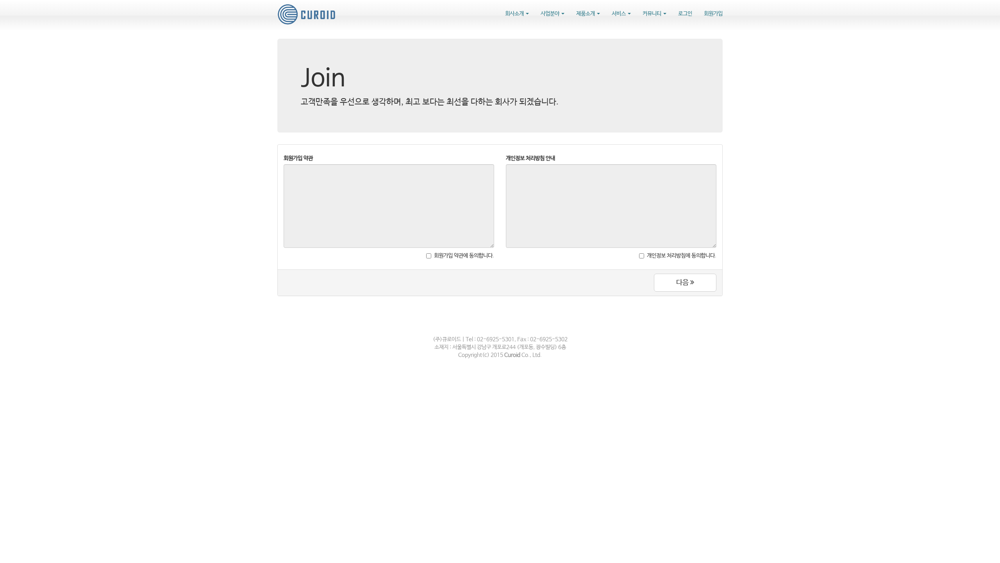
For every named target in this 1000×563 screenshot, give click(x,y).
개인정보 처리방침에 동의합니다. (681, 256)
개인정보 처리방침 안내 (530, 158)
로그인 (685, 14)
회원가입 (713, 14)
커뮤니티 (652, 14)
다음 (683, 283)
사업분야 (551, 14)
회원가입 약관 (298, 158)
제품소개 (586, 14)
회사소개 (515, 14)
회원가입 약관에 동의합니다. (464, 256)
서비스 (619, 14)
